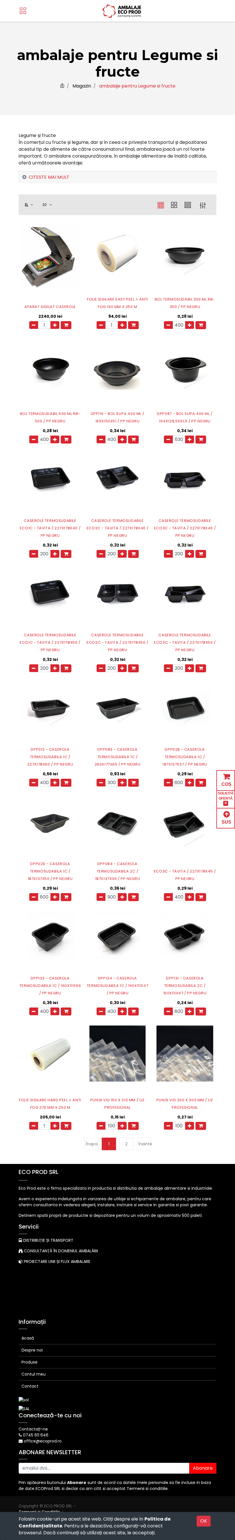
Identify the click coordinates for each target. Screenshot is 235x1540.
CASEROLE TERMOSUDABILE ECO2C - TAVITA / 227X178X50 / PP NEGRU (117, 642)
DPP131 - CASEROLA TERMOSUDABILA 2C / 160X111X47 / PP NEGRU (185, 985)
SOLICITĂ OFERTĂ (226, 798)
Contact (29, 1386)
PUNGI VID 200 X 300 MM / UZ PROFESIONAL (184, 1103)
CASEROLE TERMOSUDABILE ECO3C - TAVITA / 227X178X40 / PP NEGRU (185, 528)
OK (203, 1521)
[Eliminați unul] (33, 325)
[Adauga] (54, 325)
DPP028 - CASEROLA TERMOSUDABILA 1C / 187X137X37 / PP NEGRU (184, 757)
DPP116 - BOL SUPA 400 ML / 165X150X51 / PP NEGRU (117, 417)
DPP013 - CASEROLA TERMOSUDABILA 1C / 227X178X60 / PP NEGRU (50, 757)
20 (45, 204)
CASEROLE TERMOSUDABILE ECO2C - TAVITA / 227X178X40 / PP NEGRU (117, 528)
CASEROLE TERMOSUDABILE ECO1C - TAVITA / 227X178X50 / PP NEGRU (50, 642)
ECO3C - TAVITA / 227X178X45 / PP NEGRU (185, 875)
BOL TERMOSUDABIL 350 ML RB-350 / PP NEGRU (185, 303)
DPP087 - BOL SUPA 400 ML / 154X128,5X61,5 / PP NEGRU (185, 417)
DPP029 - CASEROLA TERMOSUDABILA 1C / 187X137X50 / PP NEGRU (50, 871)
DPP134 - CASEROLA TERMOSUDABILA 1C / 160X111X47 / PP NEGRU (117, 985)
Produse (29, 1362)
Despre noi (32, 1350)
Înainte (144, 1144)
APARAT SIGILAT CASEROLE (50, 306)
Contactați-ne (33, 1429)
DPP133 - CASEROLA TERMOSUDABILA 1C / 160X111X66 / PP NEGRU (50, 985)
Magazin (82, 86)
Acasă (27, 1338)
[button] (32, 205)
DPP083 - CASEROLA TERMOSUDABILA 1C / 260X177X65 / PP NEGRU (118, 757)
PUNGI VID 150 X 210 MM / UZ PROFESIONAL (117, 1103)
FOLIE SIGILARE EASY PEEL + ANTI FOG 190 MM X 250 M (117, 303)
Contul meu (33, 1374)
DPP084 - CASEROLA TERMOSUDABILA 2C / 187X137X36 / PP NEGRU (117, 871)
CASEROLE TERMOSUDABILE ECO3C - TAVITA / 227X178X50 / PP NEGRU (185, 642)
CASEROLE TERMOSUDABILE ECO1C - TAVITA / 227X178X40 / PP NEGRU (50, 528)
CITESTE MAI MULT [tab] (49, 177)
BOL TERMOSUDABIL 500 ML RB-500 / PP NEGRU (50, 417)
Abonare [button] (203, 1468)
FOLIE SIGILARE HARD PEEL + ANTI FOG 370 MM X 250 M (50, 1103)
